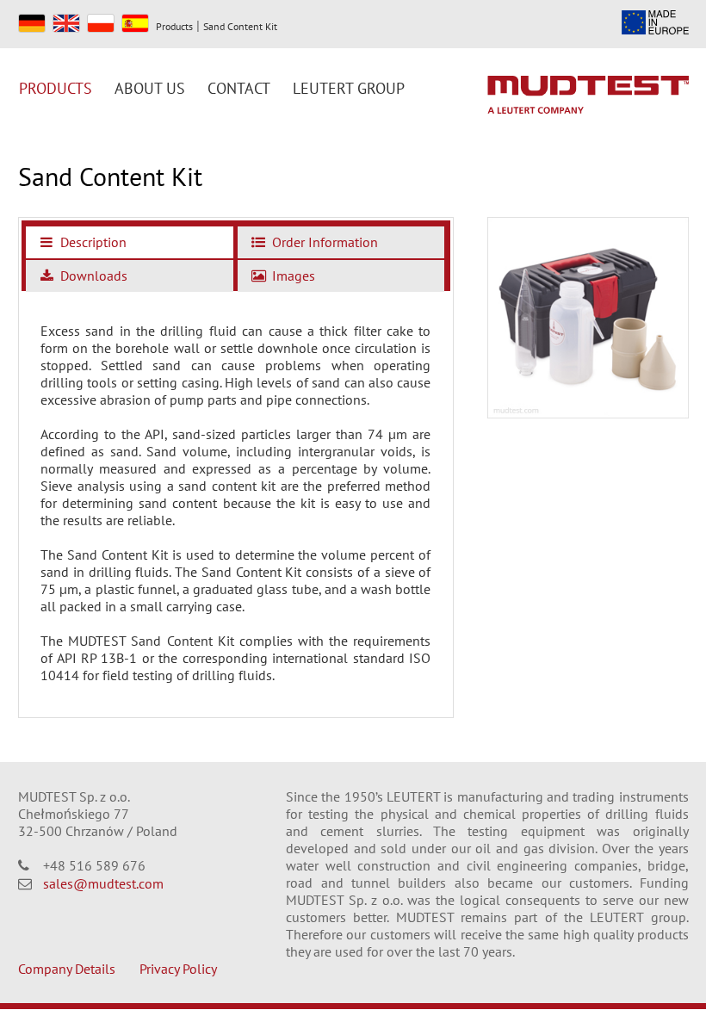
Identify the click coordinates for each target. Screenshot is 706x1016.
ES (135, 23)
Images (292, 275)
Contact (238, 88)
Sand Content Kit (240, 26)
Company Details (66, 968)
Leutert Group (349, 88)
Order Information (323, 242)
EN (66, 23)
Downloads (92, 275)
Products (174, 26)
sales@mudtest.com (103, 883)
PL (101, 23)
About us (150, 88)
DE (32, 23)
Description (92, 242)
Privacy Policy (178, 968)
